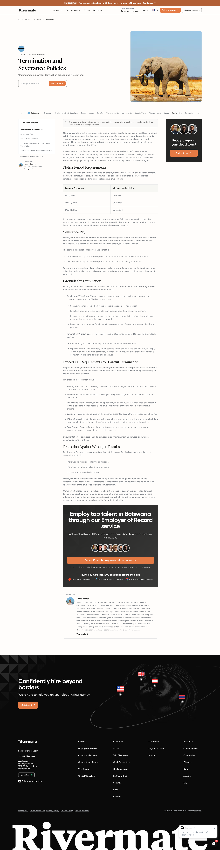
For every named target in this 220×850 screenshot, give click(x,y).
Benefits (100, 113)
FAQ (185, 783)
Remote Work (140, 113)
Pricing (87, 10)
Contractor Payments (88, 755)
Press (115, 789)
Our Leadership (120, 769)
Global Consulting (86, 776)
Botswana (37, 19)
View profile (29, 169)
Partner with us (120, 776)
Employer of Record (87, 748)
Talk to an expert (169, 10)
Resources (97, 10)
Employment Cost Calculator (66, 113)
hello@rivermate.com (28, 751)
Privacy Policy (52, 810)
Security (117, 783)
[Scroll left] (21, 113)
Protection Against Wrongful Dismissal (36, 150)
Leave (91, 113)
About (116, 748)
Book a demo (182, 153)
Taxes (83, 113)
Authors (187, 776)
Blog (185, 769)
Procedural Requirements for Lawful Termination (35, 144)
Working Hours (155, 113)
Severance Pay (26, 134)
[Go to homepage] (19, 19)
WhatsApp (124, 9)
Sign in (151, 755)
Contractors (189, 113)
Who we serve (72, 10)
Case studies (189, 755)
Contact (117, 796)
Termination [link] (50, 19)
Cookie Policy (67, 810)
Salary (166, 113)
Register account (156, 748)
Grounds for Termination (30, 139)
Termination (177, 113)
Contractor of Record (88, 762)
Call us (26, 775)
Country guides (190, 748)
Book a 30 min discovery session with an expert (108, 560)
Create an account (192, 10)
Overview (48, 113)
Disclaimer (23, 810)
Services (56, 10)
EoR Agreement (82, 810)
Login (144, 10)
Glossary (187, 762)
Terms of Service (37, 810)
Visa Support (84, 769)
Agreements (127, 113)
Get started (56, 83)
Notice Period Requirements (31, 129)
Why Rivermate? (121, 755)
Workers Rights (112, 113)
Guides (27, 19)
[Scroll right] (198, 113)
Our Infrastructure (121, 762)
